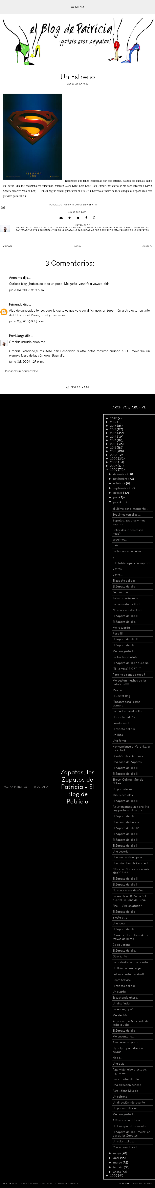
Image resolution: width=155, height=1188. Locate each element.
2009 (114, 458)
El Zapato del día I (125, 845)
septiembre (121, 488)
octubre (118, 483)
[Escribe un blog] (70, 218)
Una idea (119, 923)
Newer (9, 246)
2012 (113, 447)
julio (116, 497)
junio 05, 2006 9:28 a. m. (27, 321)
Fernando (15, 304)
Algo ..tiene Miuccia (125, 1091)
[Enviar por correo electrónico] (61, 218)
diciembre (120, 474)
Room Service (122, 980)
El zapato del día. (124, 986)
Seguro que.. (121, 592)
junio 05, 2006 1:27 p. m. (26, 361)
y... (114, 557)
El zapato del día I (124, 729)
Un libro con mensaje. (127, 968)
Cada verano (121, 945)
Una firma (119, 740)
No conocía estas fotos (127, 610)
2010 (113, 455)
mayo (117, 1153)
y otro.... (118, 575)
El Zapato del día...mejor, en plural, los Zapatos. (131, 1133)
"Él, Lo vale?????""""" (127, 669)
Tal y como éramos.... (127, 598)
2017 (113, 429)
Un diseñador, (122, 1003)
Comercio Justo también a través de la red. (130, 937)
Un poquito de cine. (125, 1108)
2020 (114, 418)
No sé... (118, 1058)
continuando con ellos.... (128, 551)
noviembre (120, 479)
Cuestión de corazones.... (129, 756)
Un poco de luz (122, 789)
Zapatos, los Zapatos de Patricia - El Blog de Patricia (78, 787)
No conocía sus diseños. (128, 890)
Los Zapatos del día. (126, 1079)
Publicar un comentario (21, 371)
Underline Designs (141, 1184)
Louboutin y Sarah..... (127, 657)
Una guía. (119, 1063)
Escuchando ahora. (125, 997)
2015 (113, 436)
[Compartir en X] (78, 218)
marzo (118, 1162)
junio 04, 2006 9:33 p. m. (27, 290)
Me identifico (121, 1015)
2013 (113, 444)
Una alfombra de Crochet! (130, 863)
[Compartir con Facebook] (86, 218)
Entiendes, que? (123, 1009)
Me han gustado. (124, 651)
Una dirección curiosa (127, 1085)
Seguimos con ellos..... (127, 514)
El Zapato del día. (124, 622)
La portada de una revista (130, 962)
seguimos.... (120, 539)
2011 (113, 451)
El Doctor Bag (121, 696)
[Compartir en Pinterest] (94, 218)
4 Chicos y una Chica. (127, 1120)
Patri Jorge (16, 336)
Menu (79, 7)
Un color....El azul (124, 1141)
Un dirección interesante (129, 1102)
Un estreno (120, 1096)
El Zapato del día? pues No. (131, 663)
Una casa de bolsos (126, 822)
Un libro (118, 735)
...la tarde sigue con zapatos (132, 563)
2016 (113, 433)
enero (117, 1172)
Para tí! (118, 633)
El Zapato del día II (125, 616)
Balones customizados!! (128, 974)
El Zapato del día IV (126, 828)
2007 (114, 466)
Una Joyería (121, 851)
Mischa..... (119, 690)
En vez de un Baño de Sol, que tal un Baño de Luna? (130, 898)
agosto (118, 493)
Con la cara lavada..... (127, 1147)
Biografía (41, 786)
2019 (113, 422)
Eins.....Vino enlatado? (127, 906)
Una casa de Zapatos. (127, 762)
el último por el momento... (130, 509)
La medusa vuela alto (127, 711)
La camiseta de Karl (126, 604)
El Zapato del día (124, 586)
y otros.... (119, 569)
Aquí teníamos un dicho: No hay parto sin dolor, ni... (131, 808)
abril (116, 1158)
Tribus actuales (123, 795)
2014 (113, 440)
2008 (114, 462)
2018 (113, 425)
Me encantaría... (124, 1036)
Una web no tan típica (127, 857)
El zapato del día (124, 580)
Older (146, 246)
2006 (114, 469)
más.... (117, 545)
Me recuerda (121, 627)
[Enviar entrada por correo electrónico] (77, 207)
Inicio (77, 246)
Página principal (15, 786)
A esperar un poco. (125, 1042)
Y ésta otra (120, 917)
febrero (118, 1167)
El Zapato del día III (125, 768)
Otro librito (120, 956)
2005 (114, 1175)
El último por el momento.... (131, 1126)
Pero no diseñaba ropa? (129, 674)
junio (116, 502)
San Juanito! (121, 723)
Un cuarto (119, 992)
